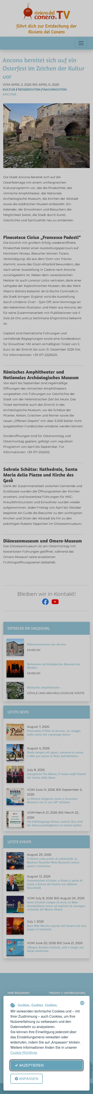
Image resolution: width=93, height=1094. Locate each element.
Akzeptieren (31, 1065)
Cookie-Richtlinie (23, 1052)
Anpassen (28, 1078)
